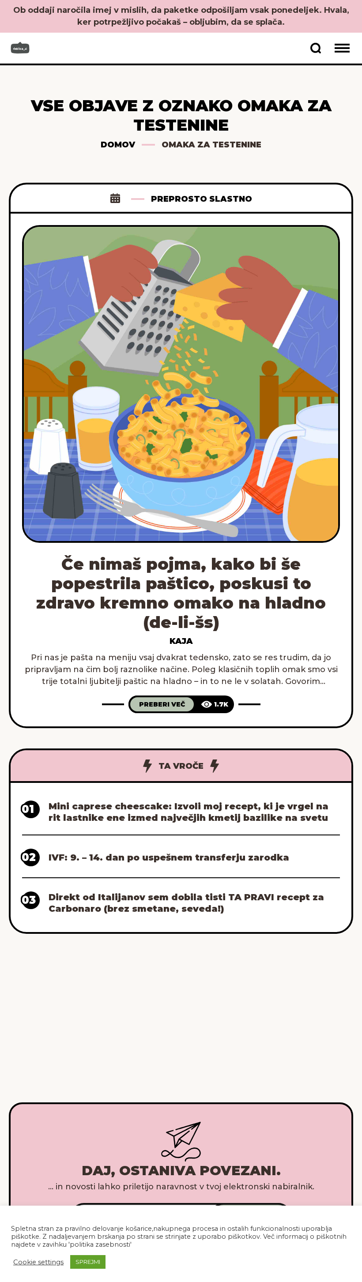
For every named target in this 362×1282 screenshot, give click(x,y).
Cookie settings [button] (38, 1262)
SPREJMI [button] (87, 1261)
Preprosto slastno (201, 199)
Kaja (181, 641)
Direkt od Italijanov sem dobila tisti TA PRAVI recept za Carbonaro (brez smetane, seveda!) (186, 903)
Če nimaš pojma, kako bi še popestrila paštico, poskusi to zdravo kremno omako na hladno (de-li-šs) (181, 593)
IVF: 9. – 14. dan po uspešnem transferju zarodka (169, 857)
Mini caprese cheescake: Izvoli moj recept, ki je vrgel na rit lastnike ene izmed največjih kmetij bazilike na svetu (188, 812)
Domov (118, 145)
